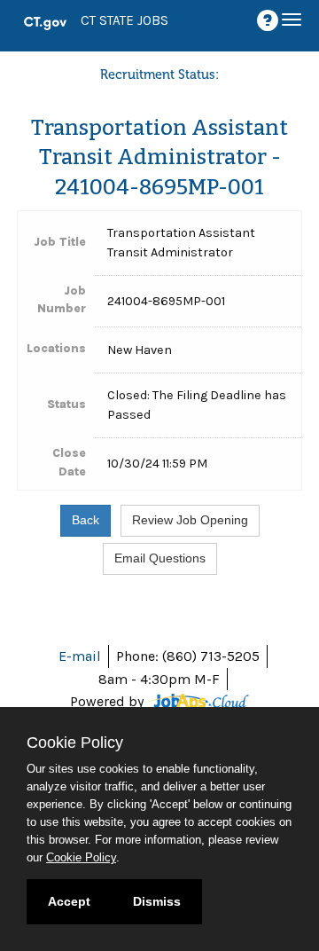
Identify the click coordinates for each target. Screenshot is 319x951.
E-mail (79, 656)
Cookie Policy (81, 857)
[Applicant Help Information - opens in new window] (270, 21)
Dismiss (157, 901)
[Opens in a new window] (198, 701)
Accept (69, 901)
